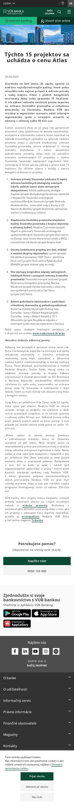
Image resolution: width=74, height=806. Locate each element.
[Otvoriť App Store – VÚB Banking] (45, 613)
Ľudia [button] (7, 3)
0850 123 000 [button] (37, 571)
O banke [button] (9, 678)
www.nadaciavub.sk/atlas (49, 333)
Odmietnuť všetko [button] (37, 787)
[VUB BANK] (13, 12)
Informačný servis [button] (17, 700)
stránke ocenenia (34, 505)
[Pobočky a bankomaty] (64, 3)
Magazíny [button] (10, 734)
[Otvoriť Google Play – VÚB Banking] (17, 613)
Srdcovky (37, 520)
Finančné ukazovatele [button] (19, 723)
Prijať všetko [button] (37, 776)
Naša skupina (49, 12)
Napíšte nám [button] (37, 561)
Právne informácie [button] (17, 712)
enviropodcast (30, 516)
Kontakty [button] (10, 746)
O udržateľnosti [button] (15, 689)
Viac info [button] (37, 797)
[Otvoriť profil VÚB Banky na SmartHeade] (56, 651)
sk (70, 3)
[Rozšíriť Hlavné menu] (69, 12)
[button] (59, 12)
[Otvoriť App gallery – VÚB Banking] (17, 623)
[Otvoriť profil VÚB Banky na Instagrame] (46, 651)
